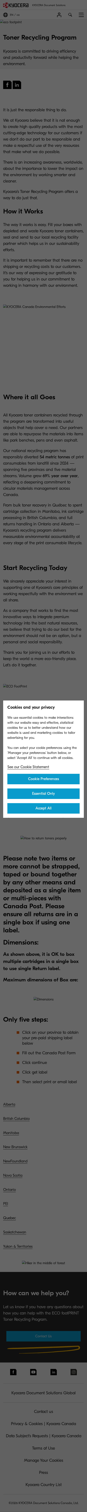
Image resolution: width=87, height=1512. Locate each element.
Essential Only (43, 793)
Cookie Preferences (43, 779)
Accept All (43, 808)
